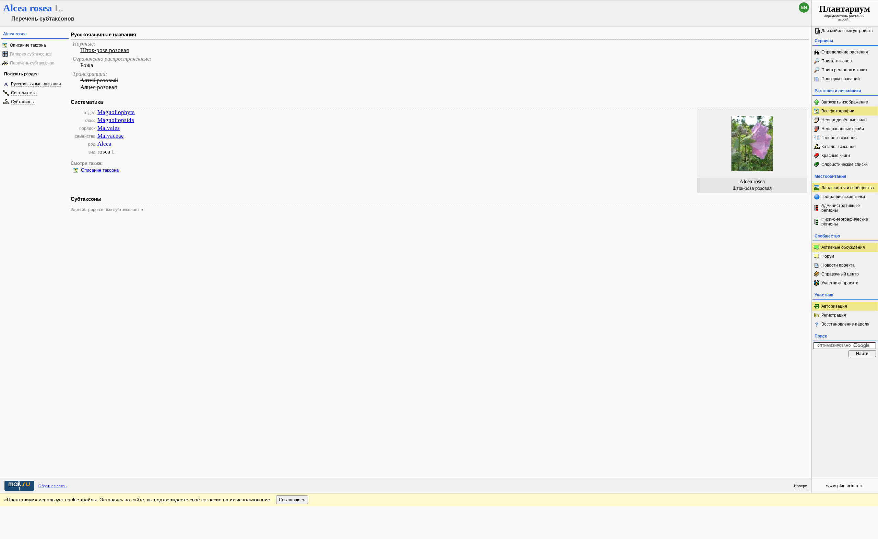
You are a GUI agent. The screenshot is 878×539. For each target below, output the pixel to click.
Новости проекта (838, 265)
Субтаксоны (23, 101)
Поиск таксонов (836, 61)
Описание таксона (28, 45)
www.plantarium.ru (845, 485)
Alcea (104, 143)
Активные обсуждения (843, 247)
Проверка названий (840, 78)
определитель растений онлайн (844, 13)
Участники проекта (839, 283)
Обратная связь (52, 486)
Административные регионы (840, 208)
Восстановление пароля (845, 324)
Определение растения (844, 52)
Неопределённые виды (844, 120)
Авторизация (834, 306)
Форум (827, 256)
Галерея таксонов (838, 137)
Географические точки (843, 196)
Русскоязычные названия (36, 84)
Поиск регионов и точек (844, 70)
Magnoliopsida (115, 120)
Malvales (108, 128)
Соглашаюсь (292, 499)
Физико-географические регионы (844, 221)
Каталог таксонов (838, 146)
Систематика (24, 92)
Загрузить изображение (844, 102)
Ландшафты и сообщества (847, 187)
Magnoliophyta (116, 112)
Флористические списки (844, 164)
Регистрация (833, 315)
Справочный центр (840, 274)
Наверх (800, 486)
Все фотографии (837, 111)
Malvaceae (110, 136)
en (804, 7)
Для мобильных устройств (847, 30)
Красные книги (835, 155)
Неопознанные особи (842, 128)
